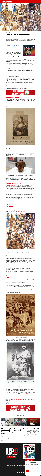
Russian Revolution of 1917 (14, 185)
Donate (20, 465)
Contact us (9, 465)
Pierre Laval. (31, 388)
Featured (24, 36)
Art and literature (13, 36)
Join (17, 465)
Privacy (13, 465)
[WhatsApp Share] (12, 45)
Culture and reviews (19, 36)
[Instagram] (19, 472)
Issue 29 (27, 36)
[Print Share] (18, 45)
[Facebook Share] (7, 45)
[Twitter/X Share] (9, 45)
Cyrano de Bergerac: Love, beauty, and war (20, 429)
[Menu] (38, 1)
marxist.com (16, 469)
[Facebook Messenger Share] (14, 45)
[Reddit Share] (10, 45)
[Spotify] (24, 472)
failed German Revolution (21, 211)
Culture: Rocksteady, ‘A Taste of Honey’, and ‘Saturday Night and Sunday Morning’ (7, 431)
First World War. (11, 54)
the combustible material (18, 399)
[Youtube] (21, 472)
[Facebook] (15, 472)
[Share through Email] (16, 45)
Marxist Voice (33, 427)
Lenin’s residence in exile (30, 73)
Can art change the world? (33, 429)
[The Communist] (7, 2)
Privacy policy (34, 473)
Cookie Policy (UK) (23, 469)
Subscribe (25, 465)
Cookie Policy (31, 473)
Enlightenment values (13, 80)
